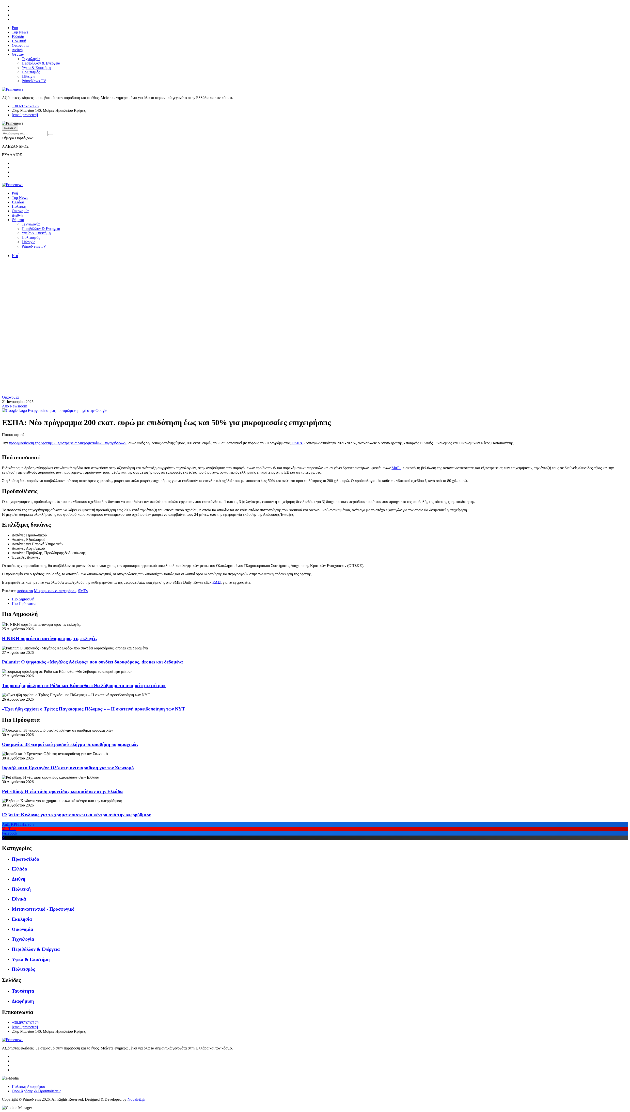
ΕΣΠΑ (297, 443)
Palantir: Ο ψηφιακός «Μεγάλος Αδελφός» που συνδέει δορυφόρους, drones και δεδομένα (92, 661)
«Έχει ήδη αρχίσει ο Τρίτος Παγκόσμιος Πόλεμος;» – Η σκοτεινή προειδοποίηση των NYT (93, 708)
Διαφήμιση (23, 1001)
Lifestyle (28, 76)
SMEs (83, 591)
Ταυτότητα (23, 991)
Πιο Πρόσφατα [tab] (23, 603)
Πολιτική (19, 41)
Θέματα (18, 54)
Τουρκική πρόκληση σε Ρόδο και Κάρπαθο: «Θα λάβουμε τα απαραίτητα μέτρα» (84, 685)
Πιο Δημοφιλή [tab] (23, 599)
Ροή (15, 28)
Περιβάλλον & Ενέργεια (41, 63)
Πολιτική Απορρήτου (28, 1086)
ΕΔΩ (216, 582)
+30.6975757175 (25, 106)
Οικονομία (20, 45)
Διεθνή (17, 50)
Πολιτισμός (31, 72)
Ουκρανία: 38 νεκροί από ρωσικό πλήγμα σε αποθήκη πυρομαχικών (70, 744)
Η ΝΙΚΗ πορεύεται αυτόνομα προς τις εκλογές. (49, 638)
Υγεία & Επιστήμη (36, 67)
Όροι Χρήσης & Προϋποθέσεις (36, 1091)
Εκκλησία (22, 919)
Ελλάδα (18, 36)
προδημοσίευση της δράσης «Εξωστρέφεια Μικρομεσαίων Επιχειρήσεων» (67, 443)
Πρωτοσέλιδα (25, 859)
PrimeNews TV (34, 81)
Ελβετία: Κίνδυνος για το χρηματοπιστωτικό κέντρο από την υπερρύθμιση (77, 814)
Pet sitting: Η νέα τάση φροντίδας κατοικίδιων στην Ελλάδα (62, 791)
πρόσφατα (25, 591)
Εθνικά (19, 899)
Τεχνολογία (31, 59)
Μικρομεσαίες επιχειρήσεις (55, 591)
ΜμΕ (396, 468)
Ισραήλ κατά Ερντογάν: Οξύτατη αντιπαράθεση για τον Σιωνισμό (68, 767)
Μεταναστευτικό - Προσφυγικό (43, 909)
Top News (20, 32)
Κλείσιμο (10, 128)
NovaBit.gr (136, 1099)
